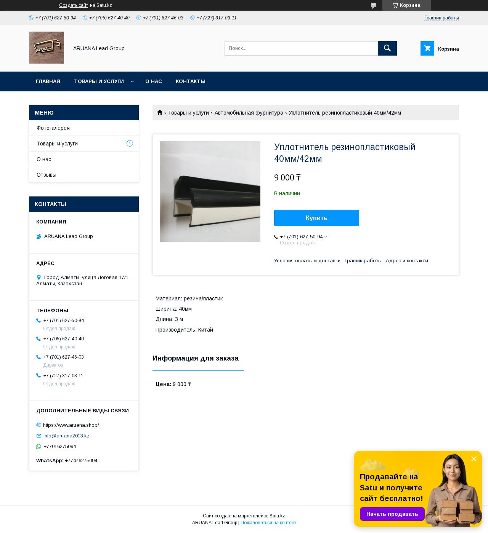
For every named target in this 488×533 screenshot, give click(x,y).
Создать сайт (73, 5)
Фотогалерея (53, 128)
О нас (153, 81)
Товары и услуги (99, 81)
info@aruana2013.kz (66, 436)
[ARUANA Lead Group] (46, 62)
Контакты (190, 81)
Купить (316, 218)
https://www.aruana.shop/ (71, 425)
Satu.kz (277, 516)
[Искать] (387, 48)
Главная (48, 81)
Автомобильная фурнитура (249, 113)
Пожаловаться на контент (268, 522)
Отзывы (46, 175)
